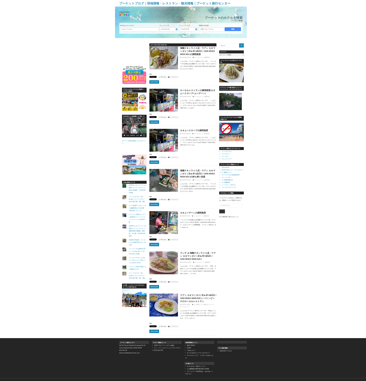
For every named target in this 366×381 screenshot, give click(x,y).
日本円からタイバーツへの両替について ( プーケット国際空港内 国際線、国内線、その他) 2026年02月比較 (137, 231)
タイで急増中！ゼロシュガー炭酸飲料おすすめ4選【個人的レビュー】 (137, 208)
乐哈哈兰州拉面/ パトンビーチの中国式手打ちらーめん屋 (137, 242)
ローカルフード (199, 57)
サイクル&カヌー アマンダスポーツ (198, 353)
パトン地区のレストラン (207, 304)
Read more (154, 82)
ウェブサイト (226, 154)
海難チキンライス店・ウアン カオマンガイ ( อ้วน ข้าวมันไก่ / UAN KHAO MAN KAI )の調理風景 (197, 51)
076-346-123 (123, 350)
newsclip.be (225, 167)
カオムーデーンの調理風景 (193, 212)
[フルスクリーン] (144, 135)
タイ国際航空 (226, 182)
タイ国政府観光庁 (227, 180)
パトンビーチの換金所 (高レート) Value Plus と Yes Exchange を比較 (137, 251)
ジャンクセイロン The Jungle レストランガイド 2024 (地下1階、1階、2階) (137, 199)
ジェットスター (227, 177)
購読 (222, 211)
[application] (134, 130)
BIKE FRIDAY (191, 345)
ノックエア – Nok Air (228, 185)
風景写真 (207, 57)
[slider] (133, 135)
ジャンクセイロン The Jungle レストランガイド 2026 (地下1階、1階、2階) (137, 275)
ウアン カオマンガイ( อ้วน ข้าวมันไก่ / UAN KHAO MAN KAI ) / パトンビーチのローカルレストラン (198, 298)
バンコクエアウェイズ (229, 187)
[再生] (124, 135)
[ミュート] (141, 135)
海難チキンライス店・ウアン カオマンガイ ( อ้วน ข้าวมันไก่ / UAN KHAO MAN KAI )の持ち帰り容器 (197, 173)
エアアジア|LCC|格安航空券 (230, 175)
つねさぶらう (191, 350)
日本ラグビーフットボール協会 (164, 345)
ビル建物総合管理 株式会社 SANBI (198, 369)
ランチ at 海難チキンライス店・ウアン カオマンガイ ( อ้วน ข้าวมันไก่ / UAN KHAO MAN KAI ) (198, 255)
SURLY (189, 348)
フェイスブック (227, 159)
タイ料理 (196, 304)
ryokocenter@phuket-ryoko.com (129, 353)
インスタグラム (227, 151)
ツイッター (225, 156)
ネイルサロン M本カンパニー (196, 366)
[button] (134, 130)
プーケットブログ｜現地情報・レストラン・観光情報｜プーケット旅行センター (175, 3)
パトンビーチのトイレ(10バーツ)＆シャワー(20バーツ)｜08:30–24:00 (137, 260)
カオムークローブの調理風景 (194, 130)
